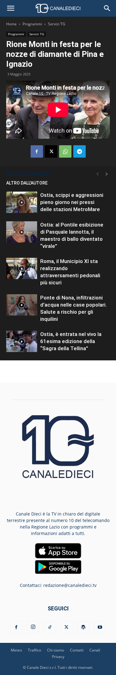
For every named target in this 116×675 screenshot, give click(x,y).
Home (11, 24)
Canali (94, 650)
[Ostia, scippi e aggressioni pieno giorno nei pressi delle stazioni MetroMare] (21, 202)
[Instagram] (33, 627)
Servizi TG (56, 24)
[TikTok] (50, 627)
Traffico (34, 650)
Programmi (32, 24)
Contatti (77, 650)
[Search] (107, 8)
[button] (10, 8)
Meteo (16, 650)
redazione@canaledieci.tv (70, 585)
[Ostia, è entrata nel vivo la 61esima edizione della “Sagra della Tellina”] (21, 341)
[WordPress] (83, 627)
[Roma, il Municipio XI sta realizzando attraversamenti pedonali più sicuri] (21, 268)
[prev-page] (97, 174)
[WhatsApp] (65, 151)
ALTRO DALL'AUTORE (27, 182)
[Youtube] (100, 627)
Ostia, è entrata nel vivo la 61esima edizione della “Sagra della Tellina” (70, 341)
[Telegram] (79, 151)
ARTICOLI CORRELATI (27, 174)
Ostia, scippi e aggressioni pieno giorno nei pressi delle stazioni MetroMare (71, 202)
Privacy (58, 656)
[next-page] (107, 174)
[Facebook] (37, 151)
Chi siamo (55, 650)
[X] (51, 151)
